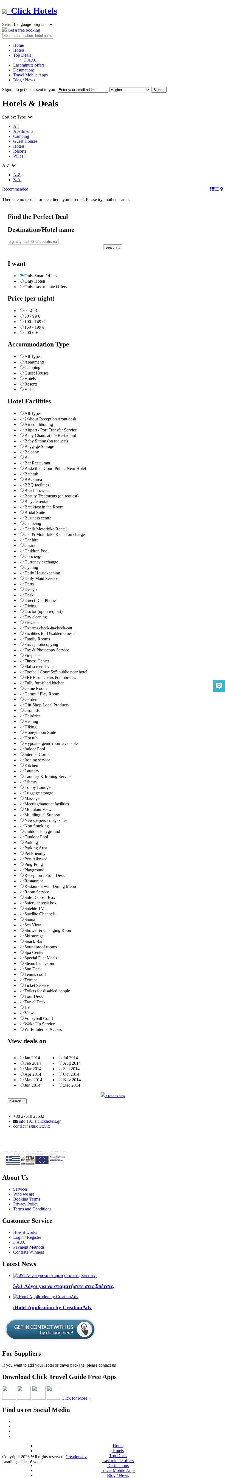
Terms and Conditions (32, 1209)
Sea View (32, 925)
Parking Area (35, 848)
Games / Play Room (41, 694)
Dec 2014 (71, 1085)
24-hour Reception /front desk (50, 419)
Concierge (33, 556)
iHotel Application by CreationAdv (52, 1307)
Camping (21, 136)
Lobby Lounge (37, 787)
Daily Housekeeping (42, 573)
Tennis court (35, 974)
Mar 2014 (32, 1068)
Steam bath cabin (39, 963)
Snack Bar (33, 941)
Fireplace (32, 655)
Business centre (37, 518)
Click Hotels (32, 11)
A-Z (17, 174)
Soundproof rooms (40, 947)
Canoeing (32, 523)
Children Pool (36, 551)
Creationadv (76, 1456)
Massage (32, 798)
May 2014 (33, 1079)
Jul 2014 (70, 1057)
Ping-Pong (33, 864)
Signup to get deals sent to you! (29, 89)
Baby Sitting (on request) (46, 441)
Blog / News (24, 80)
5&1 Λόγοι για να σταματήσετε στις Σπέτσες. (63, 1286)
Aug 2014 (72, 1063)
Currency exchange (41, 562)
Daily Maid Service (41, 578)
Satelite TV (34, 908)
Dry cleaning (35, 617)
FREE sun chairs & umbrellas (50, 677)
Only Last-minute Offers (45, 286)
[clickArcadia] (24, 1398)
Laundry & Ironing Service (47, 776)
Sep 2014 (71, 1068)
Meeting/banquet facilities (46, 804)
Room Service (36, 892)
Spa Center (34, 952)
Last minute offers (28, 65)
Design (30, 589)
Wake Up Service (39, 1024)
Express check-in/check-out (48, 628)
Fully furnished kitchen (44, 683)
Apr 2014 (32, 1074)
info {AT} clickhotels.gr (40, 1121)
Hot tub (31, 738)
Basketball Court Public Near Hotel (55, 468)
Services (20, 1189)
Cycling (31, 567)
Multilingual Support (42, 815)
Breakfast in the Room (43, 507)
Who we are (23, 1194)
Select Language (16, 24)
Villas (18, 156)
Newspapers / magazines (45, 820)
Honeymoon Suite (40, 732)
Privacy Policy (25, 1204)
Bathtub (31, 474)
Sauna (29, 919)
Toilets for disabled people (47, 991)
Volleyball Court (38, 1018)
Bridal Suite (34, 512)
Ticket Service (36, 985)
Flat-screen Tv (36, 666)
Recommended (15, 189)
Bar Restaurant (37, 463)
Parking (31, 842)
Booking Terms (26, 1199)
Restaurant (33, 881)
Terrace (30, 980)
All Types (32, 356)
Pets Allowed (35, 859)
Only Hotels (35, 281)
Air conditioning (38, 424)
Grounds (32, 710)
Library (30, 782)
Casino (30, 545)
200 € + (31, 332)
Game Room (35, 688)
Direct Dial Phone (40, 600)
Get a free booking (23, 30)
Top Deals (22, 55)
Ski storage (34, 936)
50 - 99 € (32, 316)
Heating (31, 721)
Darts (29, 584)
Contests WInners (28, 1252)
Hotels (18, 50)
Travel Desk (35, 1002)
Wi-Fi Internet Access (43, 1029)
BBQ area (33, 479)
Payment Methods (28, 1247)
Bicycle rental (36, 501)
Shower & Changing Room (48, 930)
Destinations (24, 70)
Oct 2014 (71, 1074)
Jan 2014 (32, 1057)
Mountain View (38, 809)
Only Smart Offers (40, 275)
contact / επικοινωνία (31, 1126)
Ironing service (37, 760)
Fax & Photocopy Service (46, 650)
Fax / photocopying (41, 644)
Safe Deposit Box (39, 897)
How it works (25, 1232)
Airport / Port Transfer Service (50, 430)
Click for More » (76, 1398)
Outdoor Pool (36, 837)
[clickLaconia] (53, 1398)
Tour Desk (33, 996)
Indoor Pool (34, 749)
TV (27, 1007)
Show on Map (115, 1096)
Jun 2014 (32, 1085)
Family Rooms (37, 639)
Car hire (31, 540)
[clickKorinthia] (39, 1398)
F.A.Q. (30, 60)
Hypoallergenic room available (51, 743)
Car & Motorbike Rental (45, 529)
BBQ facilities (36, 485)
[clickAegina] (9, 1398)
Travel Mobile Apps (30, 75)
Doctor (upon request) (43, 611)
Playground (34, 870)
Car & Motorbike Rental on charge (54, 534)
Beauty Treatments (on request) (51, 496)
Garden (30, 699)
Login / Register (27, 1237)
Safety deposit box (40, 903)
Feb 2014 (32, 1063)
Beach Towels (36, 490)
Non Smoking (36, 826)
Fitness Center (36, 661)
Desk (28, 595)
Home (18, 45)
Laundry (31, 771)
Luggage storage (38, 793)
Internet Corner (37, 754)
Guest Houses (25, 141)
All (16, 126)
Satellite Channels (39, 914)
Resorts (19, 151)
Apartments (23, 131)
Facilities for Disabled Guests (49, 633)
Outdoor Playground (42, 831)
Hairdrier (32, 716)
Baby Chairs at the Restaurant (50, 435)
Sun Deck (33, 969)
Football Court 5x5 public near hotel (55, 672)
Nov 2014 (72, 1079)
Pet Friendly (35, 853)
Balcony (31, 452)
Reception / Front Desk (44, 875)
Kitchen (31, 765)
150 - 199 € (34, 327)
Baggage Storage (39, 446)
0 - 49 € (31, 310)
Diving (30, 606)
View (29, 1013)
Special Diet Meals (40, 958)
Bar (27, 457)
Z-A (17, 179)
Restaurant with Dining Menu (50, 886)
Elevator (31, 622)
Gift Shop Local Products (46, 705)
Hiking (30, 727)
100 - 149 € (34, 321)
